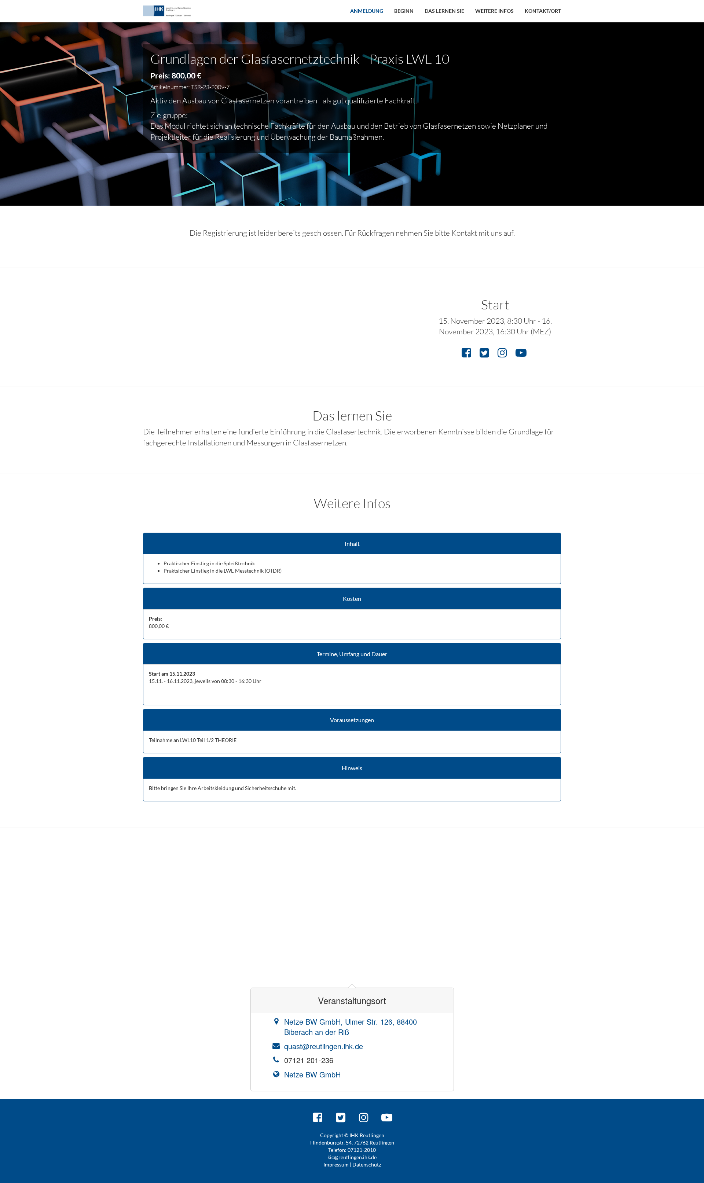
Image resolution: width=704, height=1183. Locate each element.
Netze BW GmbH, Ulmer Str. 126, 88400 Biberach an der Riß (350, 1026)
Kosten (352, 598)
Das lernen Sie (444, 11)
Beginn (404, 11)
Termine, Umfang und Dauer (352, 654)
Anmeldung (366, 11)
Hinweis (352, 768)
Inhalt (352, 543)
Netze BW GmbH (312, 1074)
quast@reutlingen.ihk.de (323, 1046)
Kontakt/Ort (543, 11)
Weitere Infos (494, 11)
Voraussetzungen (352, 720)
